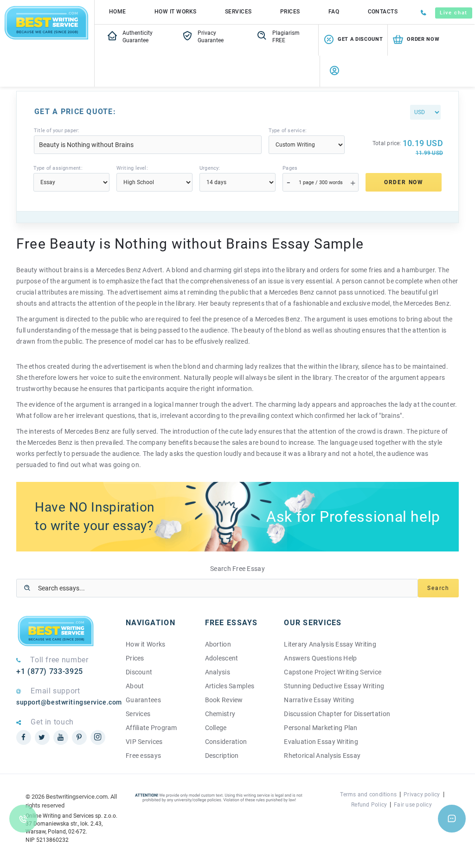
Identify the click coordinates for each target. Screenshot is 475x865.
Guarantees (143, 700)
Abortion (218, 644)
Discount (139, 672)
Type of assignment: (58, 168)
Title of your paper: (56, 131)
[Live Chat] (452, 819)
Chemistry (220, 714)
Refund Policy (369, 804)
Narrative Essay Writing (319, 700)
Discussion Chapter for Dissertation (337, 714)
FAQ (333, 11)
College (216, 727)
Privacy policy (422, 794)
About (135, 686)
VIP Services (144, 741)
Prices (290, 11)
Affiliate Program (151, 727)
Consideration (226, 741)
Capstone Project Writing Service (332, 672)
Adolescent (221, 658)
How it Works (145, 644)
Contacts (383, 11)
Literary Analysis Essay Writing (330, 644)
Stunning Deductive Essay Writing (334, 686)
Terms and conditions (368, 794)
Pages (289, 168)
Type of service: (288, 131)
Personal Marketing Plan (320, 727)
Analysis (217, 672)
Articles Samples (229, 686)
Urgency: (209, 168)
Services (238, 11)
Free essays (143, 755)
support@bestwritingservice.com (64, 702)
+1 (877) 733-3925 (49, 671)
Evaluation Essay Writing (321, 741)
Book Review (224, 700)
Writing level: (132, 168)
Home (117, 11)
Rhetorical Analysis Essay (322, 755)
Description (222, 755)
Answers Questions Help (320, 658)
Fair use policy (413, 804)
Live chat (454, 13)
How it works (175, 11)
